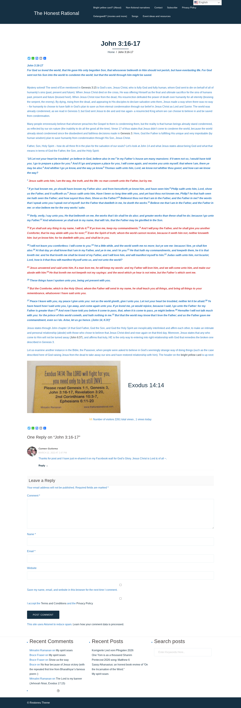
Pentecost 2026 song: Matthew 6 (111, 659)
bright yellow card (191, 355)
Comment (33, 495)
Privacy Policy (189, 7)
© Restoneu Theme (38, 702)
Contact (158, 7)
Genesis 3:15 (89, 87)
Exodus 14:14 (146, 385)
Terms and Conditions (53, 603)
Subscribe (172, 7)
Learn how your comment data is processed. (98, 624)
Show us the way (59, 659)
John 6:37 (76, 337)
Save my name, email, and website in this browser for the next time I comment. (72, 589)
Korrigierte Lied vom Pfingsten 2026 (112, 650)
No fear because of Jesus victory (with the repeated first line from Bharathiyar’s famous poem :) (57, 669)
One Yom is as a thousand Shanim (112, 655)
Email (31, 551)
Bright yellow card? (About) (107, 7)
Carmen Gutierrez (48, 448)
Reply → (43, 465)
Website (32, 568)
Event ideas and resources (157, 16)
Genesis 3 (126, 133)
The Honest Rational (56, 13)
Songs (135, 16)
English (203, 2)
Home (111, 52)
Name (31, 534)
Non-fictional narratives (138, 7)
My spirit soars (64, 650)
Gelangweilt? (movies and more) (110, 16)
